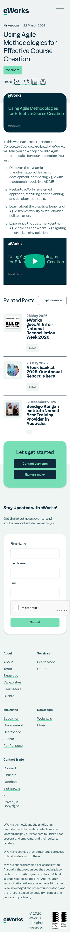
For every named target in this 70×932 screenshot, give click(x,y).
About (8, 662)
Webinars (12, 70)
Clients (9, 696)
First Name (18, 544)
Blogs (41, 725)
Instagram (12, 788)
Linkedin (10, 775)
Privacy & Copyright (11, 804)
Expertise (11, 675)
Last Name (17, 563)
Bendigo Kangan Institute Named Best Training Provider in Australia (42, 415)
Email (14, 583)
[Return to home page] (7, 11)
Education (11, 718)
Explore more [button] (35, 475)
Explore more (52, 300)
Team (8, 669)
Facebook (11, 782)
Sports (9, 739)
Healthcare (12, 732)
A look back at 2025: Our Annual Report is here (44, 372)
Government (13, 725)
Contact (10, 768)
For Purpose (13, 745)
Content (43, 669)
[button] (60, 9)
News (33, 348)
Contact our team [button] (35, 464)
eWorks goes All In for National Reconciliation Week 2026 (40, 328)
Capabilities (13, 682)
